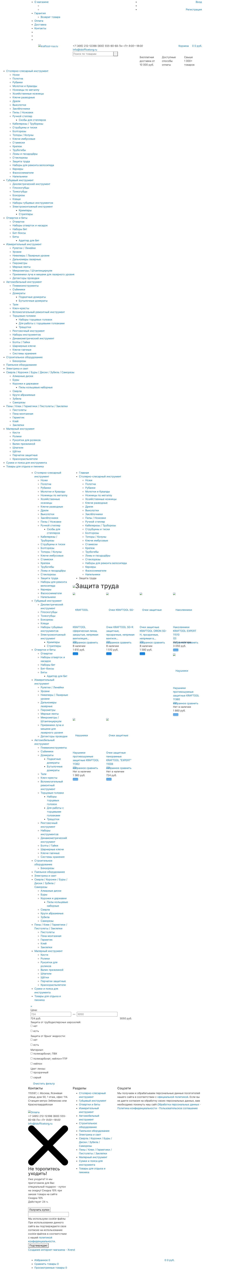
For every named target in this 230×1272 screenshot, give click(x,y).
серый (37, 1077)
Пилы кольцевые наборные (36, 387)
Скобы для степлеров (32, 119)
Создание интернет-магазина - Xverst (51, 1249)
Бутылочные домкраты (33, 300)
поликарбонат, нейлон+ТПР (50, 1058)
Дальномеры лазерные (27, 259)
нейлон (37, 1063)
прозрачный (40, 1072)
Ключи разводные (24, 97)
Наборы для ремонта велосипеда (33, 165)
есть (36, 1031)
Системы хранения (24, 353)
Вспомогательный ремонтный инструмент (39, 312)
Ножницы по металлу (26, 89)
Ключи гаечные (22, 349)
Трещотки (25, 327)
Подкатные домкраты (32, 296)
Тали (15, 304)
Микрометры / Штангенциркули (32, 270)
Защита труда (21, 161)
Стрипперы (26, 214)
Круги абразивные (24, 394)
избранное (79, 642)
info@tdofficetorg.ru (85, 49)
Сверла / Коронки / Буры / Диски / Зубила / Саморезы (40, 372)
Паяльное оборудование (21, 364)
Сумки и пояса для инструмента (26, 462)
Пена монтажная (23, 413)
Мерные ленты (22, 266)
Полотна (18, 78)
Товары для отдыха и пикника (25, 466)
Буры (16, 379)
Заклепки (18, 425)
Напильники (20, 176)
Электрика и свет (17, 368)
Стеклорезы (20, 157)
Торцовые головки (24, 315)
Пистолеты (19, 409)
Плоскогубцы (21, 187)
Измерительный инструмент (24, 244)
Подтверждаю (38, 1245)
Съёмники (19, 289)
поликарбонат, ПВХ (45, 1053)
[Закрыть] (48, 1164)
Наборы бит (20, 229)
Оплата (38, 20)
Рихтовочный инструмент (29, 330)
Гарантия (40, 13)
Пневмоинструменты (26, 285)
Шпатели (18, 447)
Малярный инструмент (20, 428)
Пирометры (20, 263)
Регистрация (194, 9)
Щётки (17, 451)
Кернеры (18, 168)
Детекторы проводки (26, 278)
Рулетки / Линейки (24, 248)
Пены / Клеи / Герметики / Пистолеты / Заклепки (37, 406)
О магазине (41, 1)
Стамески (19, 142)
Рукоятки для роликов (27, 440)
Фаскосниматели (23, 172)
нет (35, 1026)
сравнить (92, 642)
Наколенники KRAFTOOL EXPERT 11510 (184, 630)
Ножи (16, 74)
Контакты (40, 28)
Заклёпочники (21, 108)
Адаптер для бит (29, 240)
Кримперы (25, 210)
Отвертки (18, 221)
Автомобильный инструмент (24, 281)
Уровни (17, 251)
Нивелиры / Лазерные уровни (31, 255)
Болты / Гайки (21, 342)
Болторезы (19, 131)
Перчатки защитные (25, 455)
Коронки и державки (25, 383)
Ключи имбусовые (24, 138)
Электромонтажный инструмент (33, 206)
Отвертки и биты (16, 217)
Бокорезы (19, 195)
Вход (199, 1)
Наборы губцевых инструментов (33, 202)
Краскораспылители (25, 458)
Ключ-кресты (21, 308)
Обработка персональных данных (178, 1104)
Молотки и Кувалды (25, 86)
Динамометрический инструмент (33, 338)
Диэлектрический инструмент (31, 183)
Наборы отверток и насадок (30, 225)
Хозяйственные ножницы (28, 93)
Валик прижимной (24, 443)
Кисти (16, 432)
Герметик (18, 417)
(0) (74, 642)
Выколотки (19, 104)
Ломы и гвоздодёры (25, 153)
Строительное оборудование (24, 357)
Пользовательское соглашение (178, 1108)
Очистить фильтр (44, 1083)
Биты (16, 236)
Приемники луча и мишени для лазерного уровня (43, 274)
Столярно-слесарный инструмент (27, 70)
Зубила (17, 398)
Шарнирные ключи (24, 345)
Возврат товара (50, 17)
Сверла (17, 391)
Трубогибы (19, 150)
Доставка (40, 24)
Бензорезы (19, 360)
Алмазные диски (23, 376)
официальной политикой (172, 1096)
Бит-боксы (19, 232)
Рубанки (18, 82)
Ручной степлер (22, 116)
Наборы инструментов (27, 334)
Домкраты (19, 293)
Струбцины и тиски (25, 127)
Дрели (16, 101)
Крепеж (17, 146)
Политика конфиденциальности (137, 1108)
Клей (15, 421)
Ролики (17, 436)
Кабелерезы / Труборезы (28, 123)
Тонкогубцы (20, 191)
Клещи (17, 199)
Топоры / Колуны (23, 135)
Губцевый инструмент (20, 180)
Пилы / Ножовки (23, 112)
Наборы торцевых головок (35, 319)
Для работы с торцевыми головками (42, 323)
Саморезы (19, 402)
